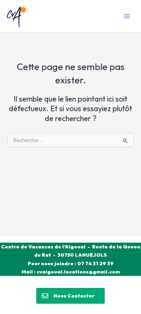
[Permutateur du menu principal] (127, 16)
